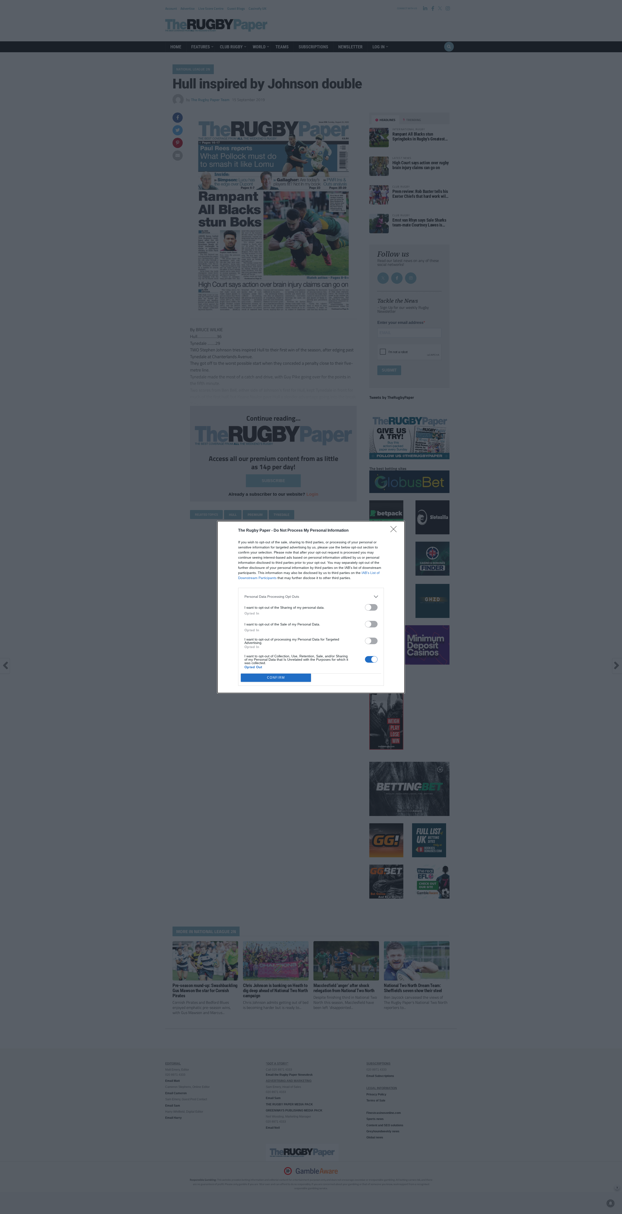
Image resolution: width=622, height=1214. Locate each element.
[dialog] (311, 607)
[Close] (395, 530)
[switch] (371, 607)
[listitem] (311, 596)
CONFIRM (276, 677)
